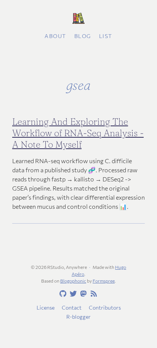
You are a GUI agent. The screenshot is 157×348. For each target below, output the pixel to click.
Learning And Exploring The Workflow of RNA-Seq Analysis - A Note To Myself (78, 133)
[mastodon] (82, 294)
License (45, 307)
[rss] (93, 294)
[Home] (78, 18)
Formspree (104, 280)
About (55, 36)
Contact (72, 307)
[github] (62, 294)
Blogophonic (73, 280)
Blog (82, 36)
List (105, 36)
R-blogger (78, 316)
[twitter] (72, 294)
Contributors (105, 307)
